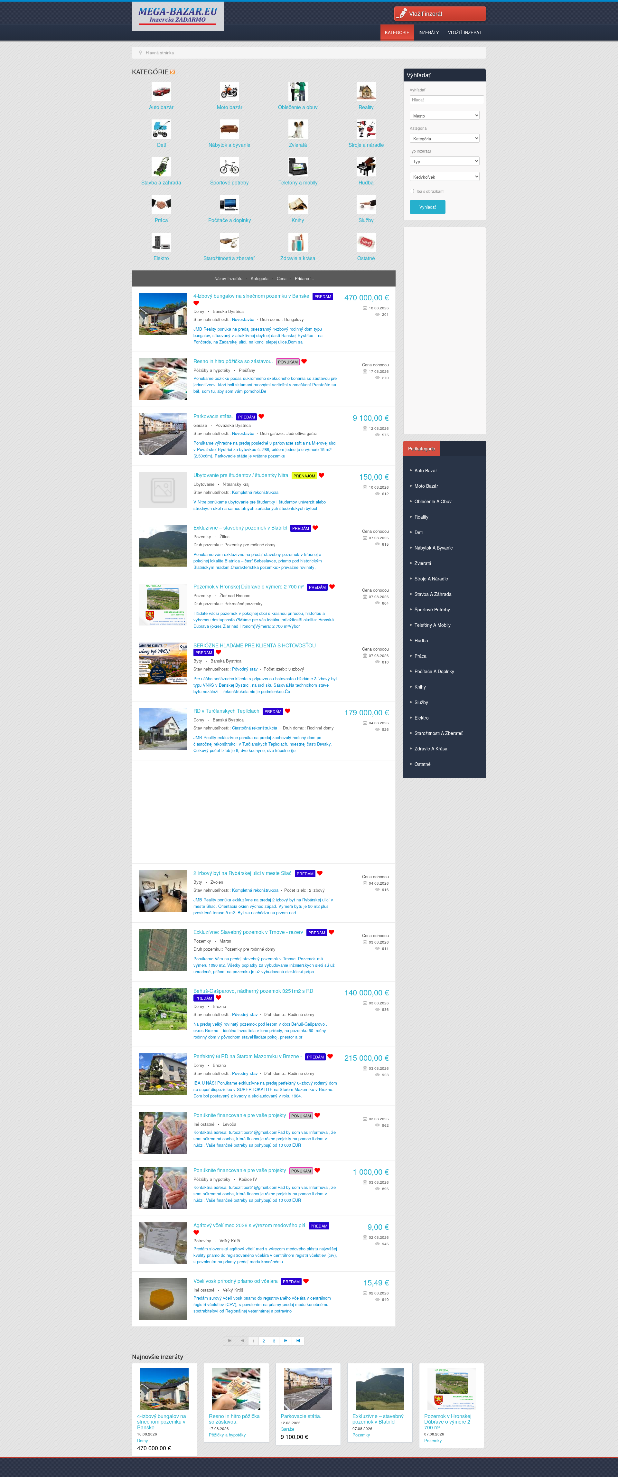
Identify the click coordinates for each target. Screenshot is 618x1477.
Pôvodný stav (245, 669)
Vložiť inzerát (425, 13)
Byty (197, 661)
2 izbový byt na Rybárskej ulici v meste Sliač (242, 872)
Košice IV (248, 1179)
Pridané (302, 278)
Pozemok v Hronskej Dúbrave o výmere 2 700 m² (248, 586)
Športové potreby (229, 182)
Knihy (298, 219)
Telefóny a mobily (298, 182)
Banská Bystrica (228, 311)
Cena (282, 278)
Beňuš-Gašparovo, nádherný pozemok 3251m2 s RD (253, 990)
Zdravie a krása (297, 257)
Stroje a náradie (366, 144)
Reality (366, 106)
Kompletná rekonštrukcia (255, 492)
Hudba (366, 182)
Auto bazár (161, 106)
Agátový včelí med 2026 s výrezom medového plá (249, 1224)
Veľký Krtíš (230, 1240)
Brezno (219, 1006)
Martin (225, 941)
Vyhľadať (417, 90)
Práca (161, 219)
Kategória (260, 278)
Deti (161, 144)
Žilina (224, 536)
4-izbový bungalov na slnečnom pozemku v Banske (251, 295)
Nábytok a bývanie (229, 144)
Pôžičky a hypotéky (211, 370)
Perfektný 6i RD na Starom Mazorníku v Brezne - (247, 1055)
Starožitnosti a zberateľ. (229, 257)
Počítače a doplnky (229, 219)
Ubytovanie (203, 484)
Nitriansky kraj (236, 484)
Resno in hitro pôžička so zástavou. (233, 360)
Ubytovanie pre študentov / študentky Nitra (240, 474)
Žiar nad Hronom (235, 595)
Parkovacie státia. (213, 415)
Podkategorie (421, 448)
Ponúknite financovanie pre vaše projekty (239, 1114)
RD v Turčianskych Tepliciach (226, 710)
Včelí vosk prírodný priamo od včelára (235, 1280)
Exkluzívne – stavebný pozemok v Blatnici (240, 527)
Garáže (200, 425)
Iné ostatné (203, 1124)
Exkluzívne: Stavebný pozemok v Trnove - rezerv (248, 931)
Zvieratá (298, 144)
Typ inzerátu (420, 151)
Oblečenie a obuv (298, 106)
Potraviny (202, 1240)
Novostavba (243, 319)
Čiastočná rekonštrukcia (254, 728)
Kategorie (397, 32)
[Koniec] (298, 1340)
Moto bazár (229, 106)
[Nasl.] (285, 1340)
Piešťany (247, 370)
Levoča (229, 1124)
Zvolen (217, 882)
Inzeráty (428, 32)
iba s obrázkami (431, 190)
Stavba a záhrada (161, 182)
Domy (198, 311)
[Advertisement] (264, 812)
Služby (366, 219)
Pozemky (202, 536)
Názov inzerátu (229, 278)
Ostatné (366, 257)
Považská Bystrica (233, 425)
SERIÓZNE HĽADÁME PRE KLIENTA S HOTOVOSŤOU (254, 645)
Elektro (161, 257)
